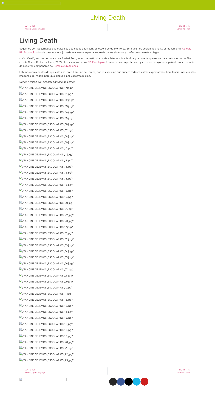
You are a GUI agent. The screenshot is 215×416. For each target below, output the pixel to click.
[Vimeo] (137, 382)
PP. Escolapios (96, 62)
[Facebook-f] (121, 382)
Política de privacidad (15, 404)
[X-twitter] (129, 382)
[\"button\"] (46, 227)
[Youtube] (144, 382)
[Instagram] (113, 382)
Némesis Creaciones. (66, 65)
